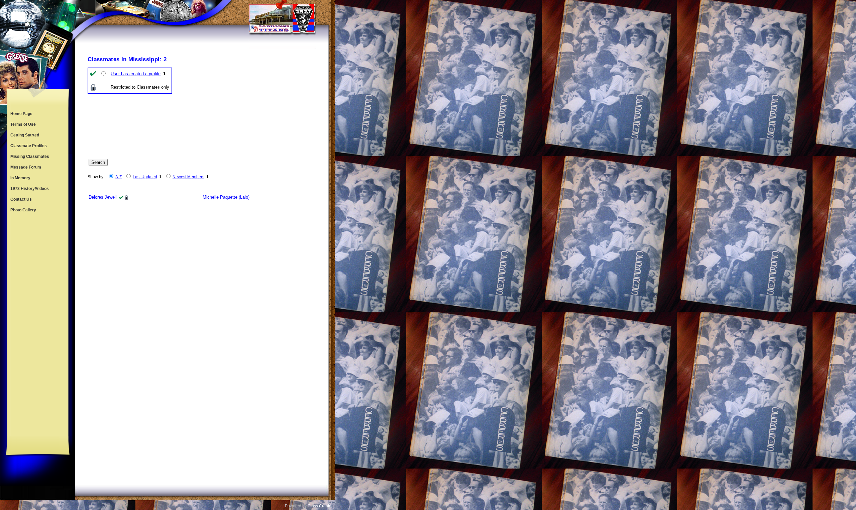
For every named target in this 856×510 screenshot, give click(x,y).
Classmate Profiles (28, 145)
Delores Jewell (103, 197)
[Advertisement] (38, 325)
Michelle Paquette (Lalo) (226, 197)
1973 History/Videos (29, 188)
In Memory (20, 178)
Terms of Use (23, 124)
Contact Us (21, 199)
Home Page (21, 113)
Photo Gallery (23, 210)
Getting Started (24, 135)
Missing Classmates (29, 156)
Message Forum (25, 167)
